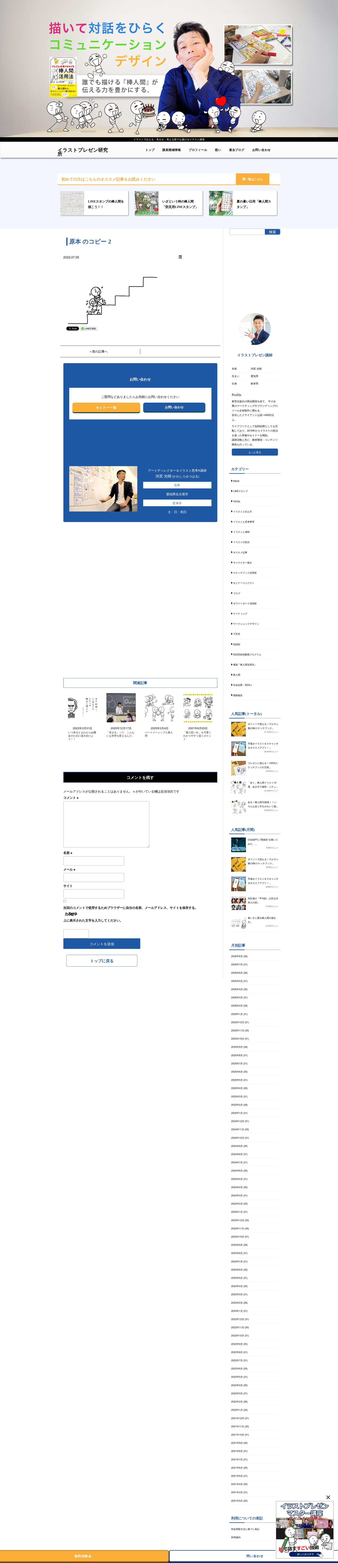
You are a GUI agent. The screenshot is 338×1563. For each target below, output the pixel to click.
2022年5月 (237, 1376)
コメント (70, 797)
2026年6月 (237, 972)
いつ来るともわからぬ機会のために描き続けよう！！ (82, 736)
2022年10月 (237, 1335)
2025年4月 (237, 1088)
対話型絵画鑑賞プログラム (247, 654)
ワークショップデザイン (246, 623)
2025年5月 (237, 1079)
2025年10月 (237, 1038)
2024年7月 (237, 1162)
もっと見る (254, 452)
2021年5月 (237, 1475)
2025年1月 (237, 1112)
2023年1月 (237, 1310)
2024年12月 (237, 1121)
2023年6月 (237, 1269)
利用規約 (236, 1537)
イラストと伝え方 (242, 511)
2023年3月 (237, 1294)
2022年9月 (237, 1343)
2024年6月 (237, 1170)
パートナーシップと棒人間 (159, 734)
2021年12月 (237, 1418)
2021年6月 (237, 1467)
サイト (68, 885)
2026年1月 (237, 1014)
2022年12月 (237, 1319)
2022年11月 (237, 1327)
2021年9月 (237, 1442)
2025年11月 (237, 1030)
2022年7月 (237, 1360)
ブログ (236, 593)
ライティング (240, 613)
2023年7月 (237, 1261)
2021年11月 (237, 1426)
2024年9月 (237, 1145)
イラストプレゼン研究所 (83, 150)
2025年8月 (237, 1055)
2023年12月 (237, 1220)
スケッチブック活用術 (245, 572)
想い (218, 150)
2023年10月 (237, 1236)
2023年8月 (237, 1253)
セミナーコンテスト (243, 582)
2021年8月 (237, 1451)
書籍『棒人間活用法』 (245, 664)
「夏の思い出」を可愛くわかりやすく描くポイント (197, 736)
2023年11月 (237, 1228)
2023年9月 (237, 1244)
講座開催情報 (171, 150)
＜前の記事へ (98, 351)
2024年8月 (237, 1154)
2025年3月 (237, 1096)
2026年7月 (237, 964)
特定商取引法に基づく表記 (245, 1529)
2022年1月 (237, 1409)
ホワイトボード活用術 (245, 603)
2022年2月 (237, 1401)
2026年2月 (237, 1005)
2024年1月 (237, 1211)
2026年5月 (237, 981)
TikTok (236, 501)
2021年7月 (237, 1459)
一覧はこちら (254, 179)
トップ (150, 150)
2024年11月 (237, 1129)
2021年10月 (237, 1434)
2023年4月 (237, 1286)
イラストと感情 (241, 531)
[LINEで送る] (88, 328)
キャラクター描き (242, 562)
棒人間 (236, 674)
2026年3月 (237, 997)
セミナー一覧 (106, 407)
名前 (67, 852)
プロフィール (198, 150)
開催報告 (238, 695)
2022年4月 (237, 1385)
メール (69, 869)
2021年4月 (237, 1484)
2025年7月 (237, 1063)
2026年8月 (237, 956)
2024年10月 (237, 1137)
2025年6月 (237, 1071)
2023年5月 (237, 1277)
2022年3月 (237, 1393)
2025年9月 (237, 1046)
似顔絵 (236, 644)
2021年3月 (237, 1492)
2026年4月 (237, 989)
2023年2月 (237, 1302)
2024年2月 (237, 1203)
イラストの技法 (241, 542)
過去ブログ (237, 150)
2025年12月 (237, 1022)
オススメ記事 (240, 552)
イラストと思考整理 (243, 521)
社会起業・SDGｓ (242, 684)
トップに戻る (102, 960)
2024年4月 (237, 1187)
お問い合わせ (261, 150)
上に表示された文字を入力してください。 (93, 920)
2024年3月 (237, 1195)
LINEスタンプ (240, 491)
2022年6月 (237, 1368)
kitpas (236, 480)
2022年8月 (237, 1352)
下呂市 (236, 633)
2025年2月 (237, 1104)
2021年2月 (237, 1500)
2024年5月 (237, 1179)
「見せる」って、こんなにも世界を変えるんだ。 (120, 734)
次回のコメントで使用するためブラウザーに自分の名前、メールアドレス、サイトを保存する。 (130, 907)
